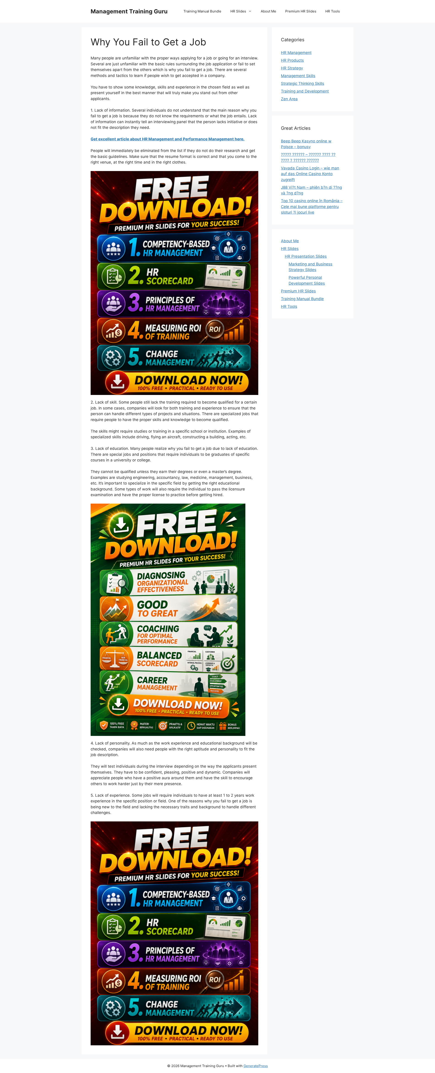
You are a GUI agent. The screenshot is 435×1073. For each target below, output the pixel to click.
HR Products (292, 60)
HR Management (296, 52)
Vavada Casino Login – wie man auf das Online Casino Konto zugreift (310, 174)
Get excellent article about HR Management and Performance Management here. (167, 139)
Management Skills (298, 75)
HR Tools (332, 11)
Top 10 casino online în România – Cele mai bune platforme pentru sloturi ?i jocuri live (312, 206)
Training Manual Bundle (202, 11)
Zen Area (289, 99)
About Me (268, 11)
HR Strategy (292, 68)
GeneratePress (256, 1066)
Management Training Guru (129, 11)
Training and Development (305, 91)
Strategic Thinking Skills (302, 83)
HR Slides (238, 11)
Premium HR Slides (300, 11)
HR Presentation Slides (306, 256)
